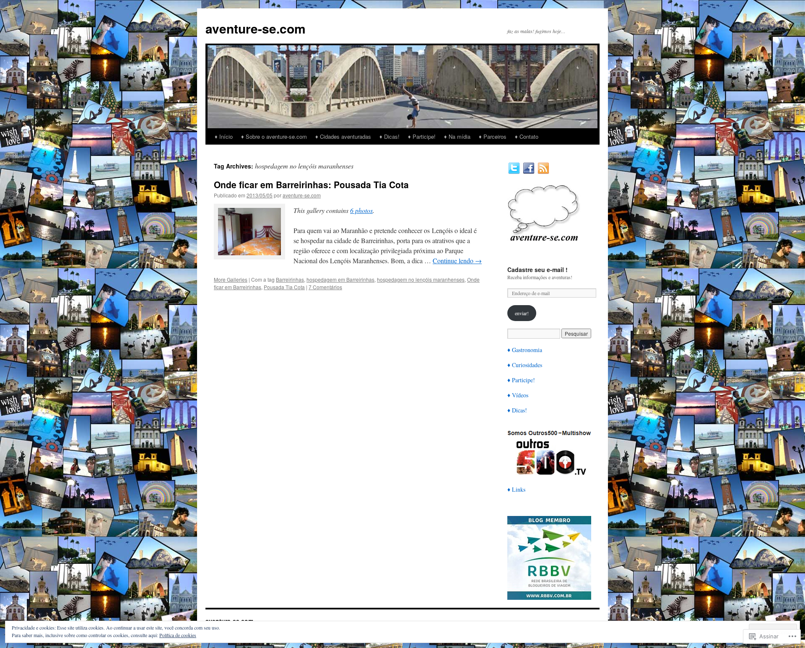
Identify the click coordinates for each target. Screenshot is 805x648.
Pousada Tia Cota (284, 286)
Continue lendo (457, 260)
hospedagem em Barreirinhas (340, 279)
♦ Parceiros (492, 136)
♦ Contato (526, 136)
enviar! (522, 313)
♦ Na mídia (457, 136)
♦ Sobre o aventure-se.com (274, 136)
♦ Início (224, 136)
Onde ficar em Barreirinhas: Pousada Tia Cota (311, 184)
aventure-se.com (255, 28)
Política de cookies (177, 635)
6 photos (361, 210)
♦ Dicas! (389, 136)
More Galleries (230, 279)
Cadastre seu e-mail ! (537, 269)
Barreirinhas (290, 279)
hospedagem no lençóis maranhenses (421, 279)
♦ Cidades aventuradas (343, 136)
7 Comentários (325, 286)
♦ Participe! (422, 136)
